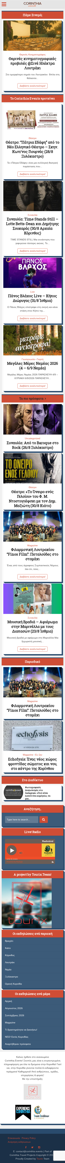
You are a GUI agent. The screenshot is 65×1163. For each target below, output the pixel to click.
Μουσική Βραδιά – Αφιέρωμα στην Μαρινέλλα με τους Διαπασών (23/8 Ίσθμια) (32, 626)
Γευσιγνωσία (28, 359)
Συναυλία (32, 215)
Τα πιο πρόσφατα (31, 398)
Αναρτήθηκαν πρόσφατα (18, 1044)
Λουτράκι (9, 962)
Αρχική (8, 1001)
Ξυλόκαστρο (11, 976)
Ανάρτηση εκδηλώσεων (19, 1142)
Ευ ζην (38, 754)
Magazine (32, 545)
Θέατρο (32, 138)
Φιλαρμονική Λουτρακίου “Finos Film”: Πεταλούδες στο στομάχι (32, 554)
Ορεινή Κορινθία (13, 983)
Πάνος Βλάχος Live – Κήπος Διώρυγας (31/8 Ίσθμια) (32, 298)
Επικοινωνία (14, 1138)
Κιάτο (8, 948)
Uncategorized (32, 438)
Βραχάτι (9, 941)
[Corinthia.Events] (33, 4)
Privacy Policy (29, 1138)
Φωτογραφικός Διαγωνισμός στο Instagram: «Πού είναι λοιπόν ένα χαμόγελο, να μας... (37, 793)
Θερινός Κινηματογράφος (32, 54)
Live (32, 291)
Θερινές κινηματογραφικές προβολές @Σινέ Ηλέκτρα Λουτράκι (32, 63)
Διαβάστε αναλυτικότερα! (33, 85)
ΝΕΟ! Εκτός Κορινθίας (16, 1036)
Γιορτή (40, 359)
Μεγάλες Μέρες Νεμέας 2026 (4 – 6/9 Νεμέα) (32, 365)
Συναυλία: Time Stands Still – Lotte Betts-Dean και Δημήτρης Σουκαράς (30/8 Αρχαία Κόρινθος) (32, 226)
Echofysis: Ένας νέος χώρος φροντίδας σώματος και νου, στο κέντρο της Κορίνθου (32, 764)
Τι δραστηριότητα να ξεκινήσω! (21, 1029)
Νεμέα (8, 969)
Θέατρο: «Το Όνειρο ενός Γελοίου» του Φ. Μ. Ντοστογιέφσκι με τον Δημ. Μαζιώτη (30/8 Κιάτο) (32, 498)
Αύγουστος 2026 (14, 1008)
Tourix (39, 1158)
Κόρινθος (10, 955)
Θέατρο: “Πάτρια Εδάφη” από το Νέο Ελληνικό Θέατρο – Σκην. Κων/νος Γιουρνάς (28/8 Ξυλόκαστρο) (32, 149)
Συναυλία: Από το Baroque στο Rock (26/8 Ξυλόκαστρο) (32, 445)
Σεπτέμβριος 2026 (14, 1015)
